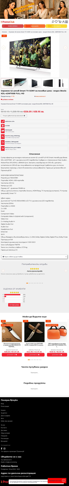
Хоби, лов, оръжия (6, 421)
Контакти (4, 428)
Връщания (4, 441)
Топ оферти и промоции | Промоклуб (12, 451)
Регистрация (5, 406)
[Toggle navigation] (66, 22)
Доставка (4, 430)
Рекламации (5, 438)
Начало (4, 32)
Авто (2, 418)
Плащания (4, 436)
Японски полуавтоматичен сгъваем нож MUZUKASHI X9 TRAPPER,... (12, 345)
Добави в (11, 355)
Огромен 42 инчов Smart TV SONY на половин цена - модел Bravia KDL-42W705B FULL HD (37, 32)
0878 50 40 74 (8, 460)
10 (42, 283)
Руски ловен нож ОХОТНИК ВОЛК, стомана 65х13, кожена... (34, 344)
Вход (2, 403)
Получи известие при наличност (13, 115)
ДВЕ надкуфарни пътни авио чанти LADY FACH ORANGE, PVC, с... (57, 345)
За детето (4, 413)
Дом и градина (5, 415)
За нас (3, 425)
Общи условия (5, 433)
